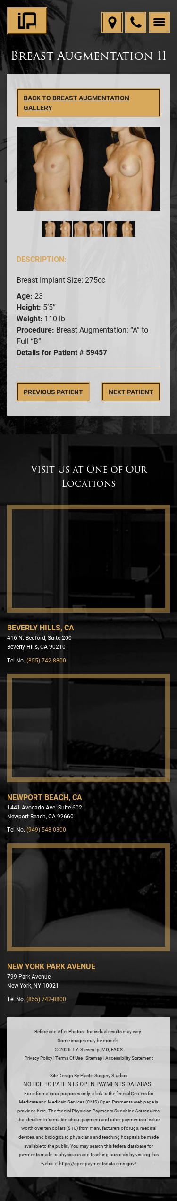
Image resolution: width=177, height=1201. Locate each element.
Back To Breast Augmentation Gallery (76, 102)
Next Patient (131, 391)
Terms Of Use (69, 1057)
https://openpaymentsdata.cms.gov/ (97, 1163)
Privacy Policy (38, 1057)
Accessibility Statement (129, 1057)
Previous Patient (53, 391)
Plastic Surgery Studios (103, 1075)
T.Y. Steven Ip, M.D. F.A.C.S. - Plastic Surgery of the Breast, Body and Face (27, 21)
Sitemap (93, 1057)
